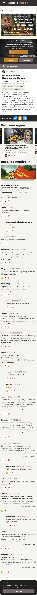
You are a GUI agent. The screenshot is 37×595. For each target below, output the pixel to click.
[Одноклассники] (20, 118)
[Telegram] (25, 118)
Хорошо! (18, 591)
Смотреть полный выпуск (18, 52)
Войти (11, 60)
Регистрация (26, 60)
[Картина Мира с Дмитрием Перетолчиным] (17, 3)
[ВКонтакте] (15, 118)
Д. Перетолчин (8, 81)
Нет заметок (11, 66)
